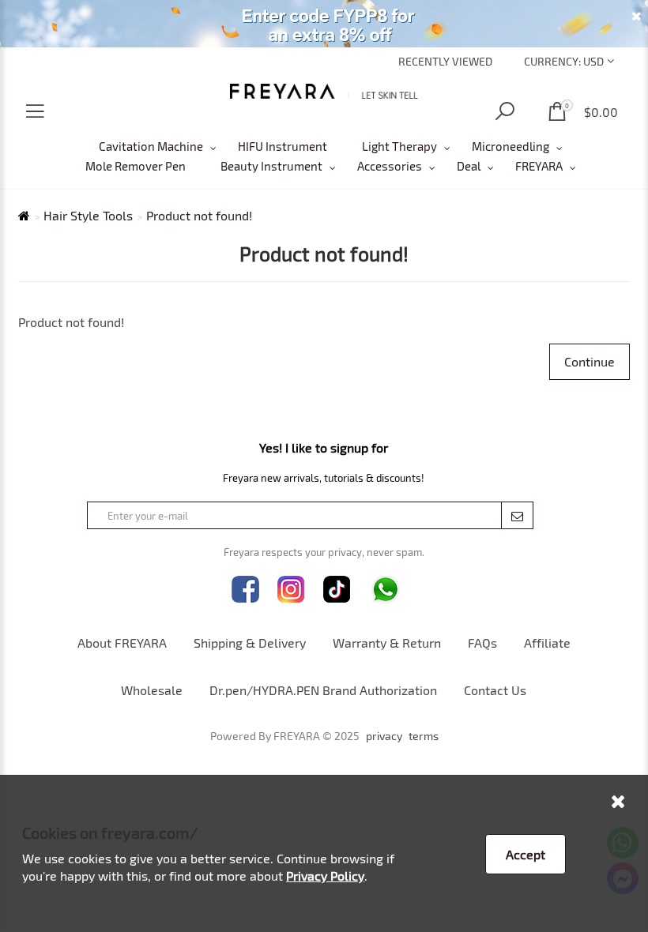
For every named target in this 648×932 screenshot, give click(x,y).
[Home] (324, 91)
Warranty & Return (387, 642)
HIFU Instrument (282, 146)
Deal (468, 166)
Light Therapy (399, 146)
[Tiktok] (337, 589)
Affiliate (547, 642)
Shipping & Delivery (250, 642)
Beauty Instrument (271, 166)
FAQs (482, 642)
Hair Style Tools (88, 215)
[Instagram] (291, 589)
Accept (525, 854)
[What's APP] (385, 589)
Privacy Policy (325, 875)
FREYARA (539, 166)
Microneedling (510, 146)
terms (424, 736)
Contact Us (495, 689)
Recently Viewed (445, 61)
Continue (589, 361)
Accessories (389, 166)
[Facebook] (245, 589)
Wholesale (152, 689)
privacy (384, 736)
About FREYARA (122, 642)
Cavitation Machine (151, 146)
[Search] (505, 112)
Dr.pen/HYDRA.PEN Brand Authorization (323, 689)
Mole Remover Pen (135, 166)
